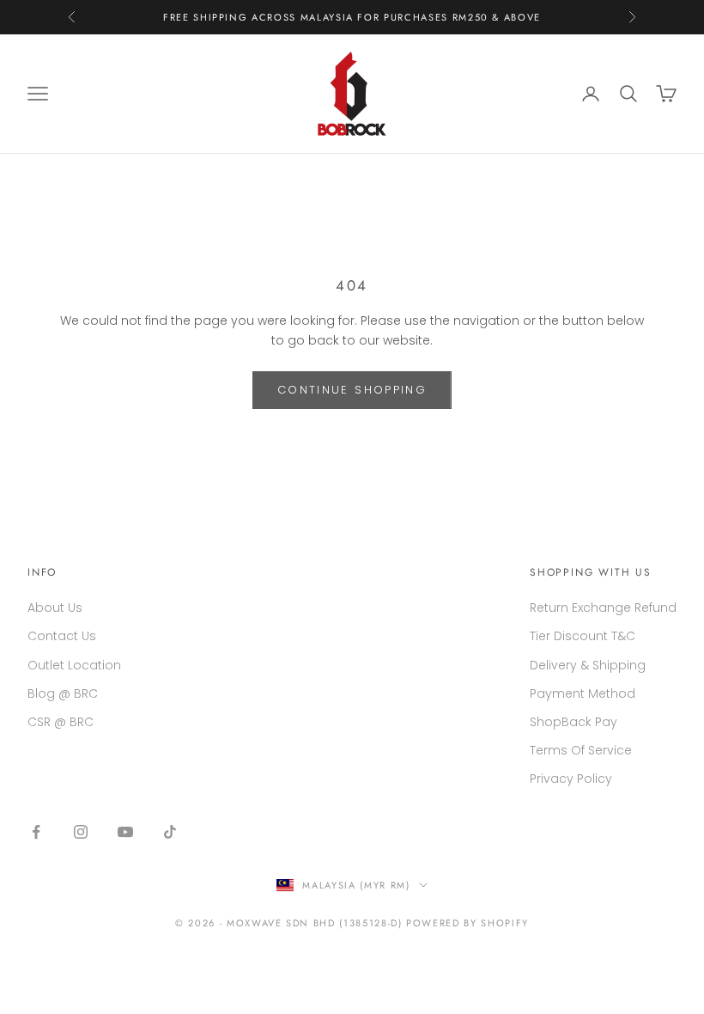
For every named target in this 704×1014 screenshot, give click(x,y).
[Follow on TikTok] (170, 831)
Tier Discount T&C (582, 635)
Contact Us (61, 635)
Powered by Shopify (467, 923)
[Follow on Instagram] (80, 831)
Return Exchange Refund (603, 607)
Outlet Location (74, 665)
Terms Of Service (581, 750)
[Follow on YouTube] (125, 831)
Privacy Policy (571, 778)
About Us (54, 607)
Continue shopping (352, 390)
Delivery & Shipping (588, 665)
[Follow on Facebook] (36, 831)
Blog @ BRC (62, 693)
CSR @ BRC (60, 721)
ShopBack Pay (573, 721)
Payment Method (582, 693)
